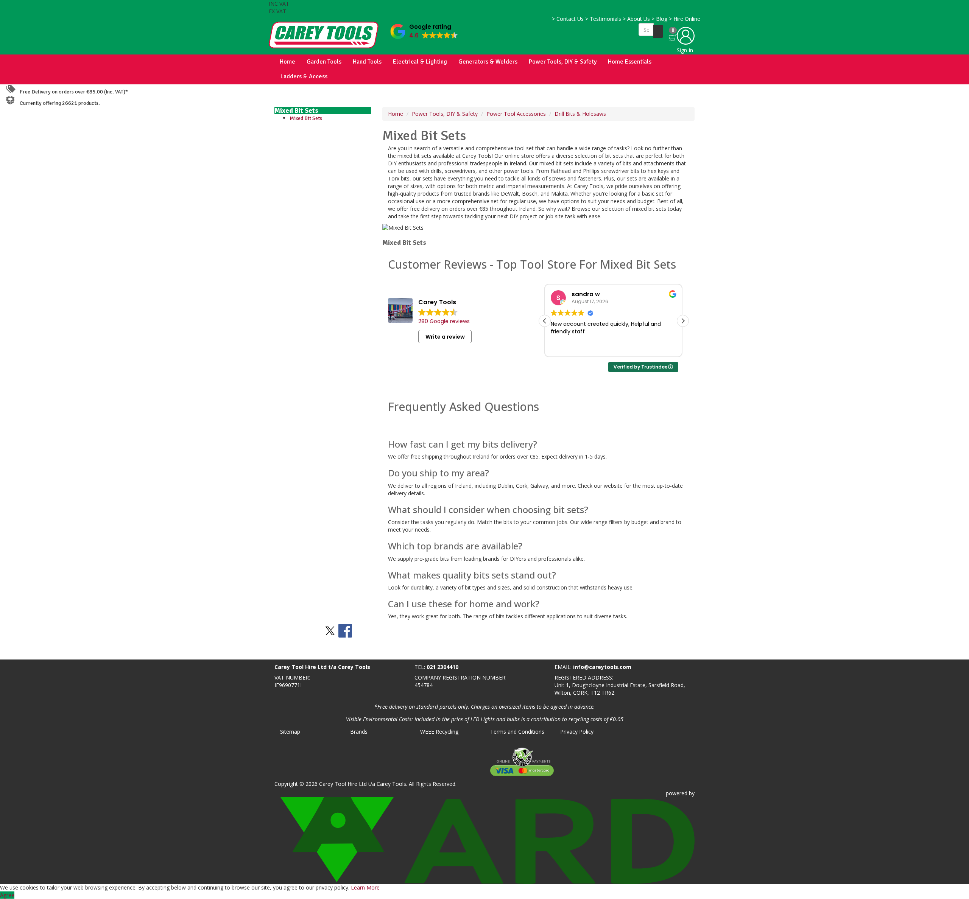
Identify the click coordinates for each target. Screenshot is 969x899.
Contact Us (568, 18)
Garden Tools (324, 61)
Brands (359, 731)
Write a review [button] (445, 337)
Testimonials (603, 18)
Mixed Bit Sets (306, 118)
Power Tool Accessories (516, 113)
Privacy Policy (577, 731)
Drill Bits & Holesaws (580, 113)
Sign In (685, 50)
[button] (424, 29)
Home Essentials (629, 61)
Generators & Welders (487, 61)
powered (676, 793)
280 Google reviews (444, 321)
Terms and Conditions (517, 731)
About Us (636, 18)
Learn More (365, 887)
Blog (659, 18)
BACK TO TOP (20, 652)
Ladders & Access (303, 76)
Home (287, 61)
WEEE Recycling (439, 731)
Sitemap (290, 731)
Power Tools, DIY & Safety (563, 61)
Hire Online (684, 18)
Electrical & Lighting (420, 61)
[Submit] (658, 31)
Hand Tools (367, 61)
